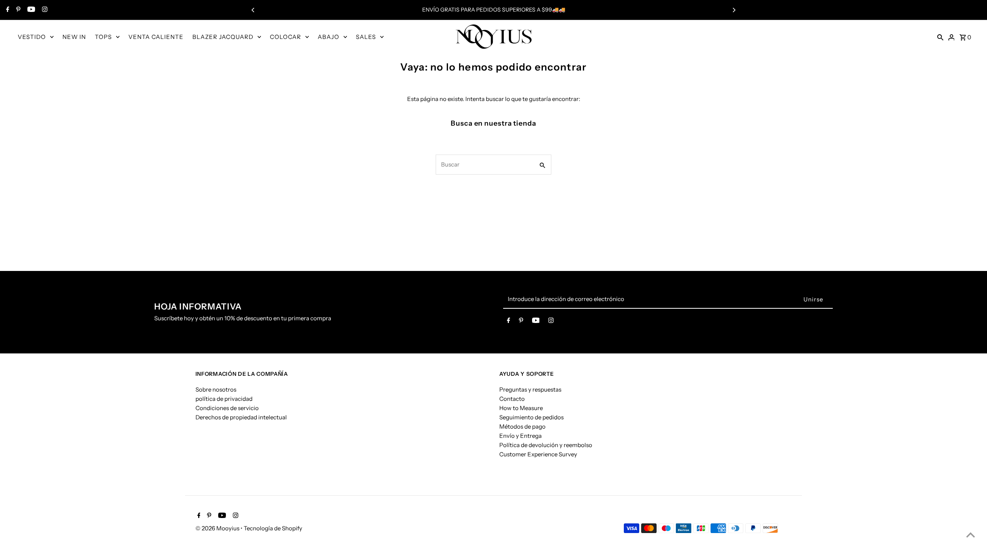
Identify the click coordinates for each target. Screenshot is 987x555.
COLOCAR (285, 36)
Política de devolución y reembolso (545, 445)
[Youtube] (30, 10)
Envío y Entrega (520, 435)
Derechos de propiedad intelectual (241, 417)
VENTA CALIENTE (156, 36)
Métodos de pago (522, 426)
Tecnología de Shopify (273, 528)
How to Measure (521, 408)
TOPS (103, 36)
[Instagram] (43, 10)
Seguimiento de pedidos (531, 417)
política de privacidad (224, 398)
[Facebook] (6, 10)
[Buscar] (940, 36)
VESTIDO (32, 36)
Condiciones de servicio (227, 408)
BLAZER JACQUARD (222, 36)
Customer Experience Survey (538, 454)
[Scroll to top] (970, 534)
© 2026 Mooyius (218, 528)
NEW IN (74, 36)
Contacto (512, 398)
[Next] (733, 10)
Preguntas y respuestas (530, 389)
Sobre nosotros (215, 389)
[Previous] (253, 10)
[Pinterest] (17, 10)
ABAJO (328, 36)
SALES (366, 36)
